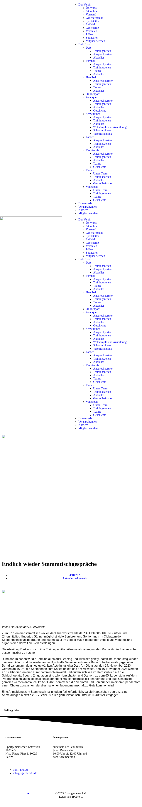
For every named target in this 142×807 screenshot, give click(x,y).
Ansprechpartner (103, 54)
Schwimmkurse (102, 130)
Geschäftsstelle (94, 17)
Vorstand (91, 14)
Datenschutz (126, 793)
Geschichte (92, 27)
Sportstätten (92, 21)
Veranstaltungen (87, 206)
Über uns (91, 7)
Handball (91, 77)
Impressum (111, 793)
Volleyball (92, 186)
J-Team (90, 34)
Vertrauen (91, 31)
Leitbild (90, 24)
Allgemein (81, 578)
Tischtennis (92, 150)
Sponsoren (92, 37)
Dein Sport (84, 44)
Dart (88, 47)
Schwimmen (93, 113)
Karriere (83, 209)
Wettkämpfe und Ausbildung (110, 127)
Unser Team (100, 173)
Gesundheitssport (103, 183)
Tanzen (90, 137)
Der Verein (84, 4)
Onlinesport (92, 94)
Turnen (90, 170)
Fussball (90, 60)
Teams (97, 70)
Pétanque (91, 97)
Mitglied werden (95, 41)
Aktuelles (91, 11)
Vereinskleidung (102, 133)
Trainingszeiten (102, 50)
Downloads (85, 203)
